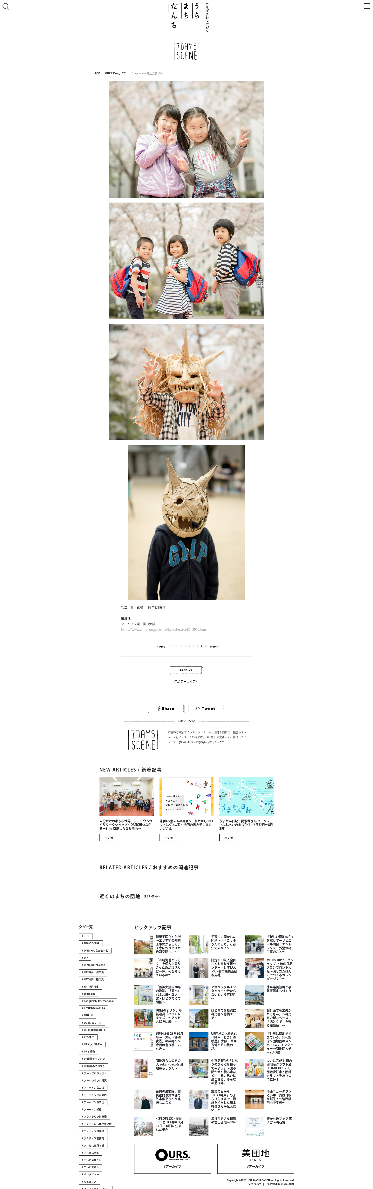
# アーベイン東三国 (93, 1102)
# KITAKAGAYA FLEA (93, 1008)
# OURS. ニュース (92, 1023)
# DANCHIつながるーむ (95, 950)
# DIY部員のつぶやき (94, 965)
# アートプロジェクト (94, 1073)
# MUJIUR (87, 1015)
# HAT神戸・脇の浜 (93, 979)
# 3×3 (85, 936)
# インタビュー (90, 1174)
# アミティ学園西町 (93, 1138)
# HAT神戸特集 (90, 986)
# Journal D (88, 994)
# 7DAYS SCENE (90, 943)
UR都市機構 (287, 1184)
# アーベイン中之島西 (94, 1095)
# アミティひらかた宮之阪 (97, 1124)
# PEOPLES (88, 1037)
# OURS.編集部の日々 (94, 1030)
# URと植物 (88, 1051)
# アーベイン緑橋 (92, 1109)
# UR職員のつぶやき (93, 1066)
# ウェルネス (89, 1181)
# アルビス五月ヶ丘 (93, 1145)
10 (206, 646)
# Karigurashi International (98, 1001)
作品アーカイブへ (186, 681)
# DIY (85, 958)
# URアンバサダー (92, 1044)
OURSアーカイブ (115, 73)
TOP (97, 73)
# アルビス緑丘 (90, 1167)
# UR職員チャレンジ (93, 1059)
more (109, 837)
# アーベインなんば (93, 1087)
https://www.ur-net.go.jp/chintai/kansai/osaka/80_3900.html (164, 629)
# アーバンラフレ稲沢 (94, 1080)
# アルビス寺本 (90, 1153)
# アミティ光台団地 (93, 1131)
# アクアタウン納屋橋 (94, 1116)
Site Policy (254, 1184)
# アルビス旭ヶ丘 (92, 1160)
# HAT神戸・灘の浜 (93, 972)
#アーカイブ (172, 1166)
